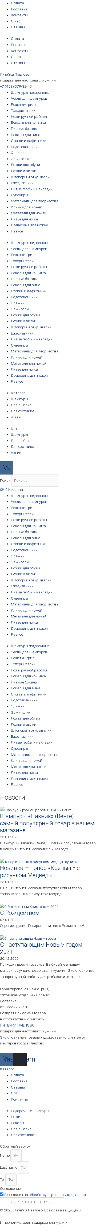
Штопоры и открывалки (31, 177)
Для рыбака (21, 405)
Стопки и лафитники (28, 140)
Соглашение (10, 1188)
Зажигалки (20, 159)
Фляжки (18, 152)
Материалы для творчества (34, 201)
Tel (2, 1179)
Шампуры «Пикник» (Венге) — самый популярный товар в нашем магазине (47, 823)
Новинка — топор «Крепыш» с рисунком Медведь (40, 871)
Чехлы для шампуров (29, 98)
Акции (16, 417)
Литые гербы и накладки (32, 189)
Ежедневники (22, 183)
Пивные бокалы (24, 128)
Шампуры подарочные (30, 92)
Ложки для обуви (25, 164)
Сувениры (19, 195)
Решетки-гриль (24, 104)
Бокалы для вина (25, 135)
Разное (17, 231)
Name (5, 1155)
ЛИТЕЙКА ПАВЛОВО (17, 1025)
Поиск (5, 480)
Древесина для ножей (29, 225)
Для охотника (22, 411)
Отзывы (18, 27)
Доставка (19, 9)
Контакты (19, 15)
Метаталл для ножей (28, 213)
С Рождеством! (20, 913)
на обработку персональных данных (55, 1194)
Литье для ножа (24, 219)
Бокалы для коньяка (28, 122)
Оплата (17, 3)
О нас (16, 21)
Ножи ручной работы (29, 116)
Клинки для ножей (26, 207)
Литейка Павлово (14, 74)
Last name (9, 1167)
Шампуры (19, 399)
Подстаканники (24, 147)
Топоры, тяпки (23, 110)
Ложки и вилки (23, 171)
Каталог (18, 393)
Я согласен (45, 1194)
